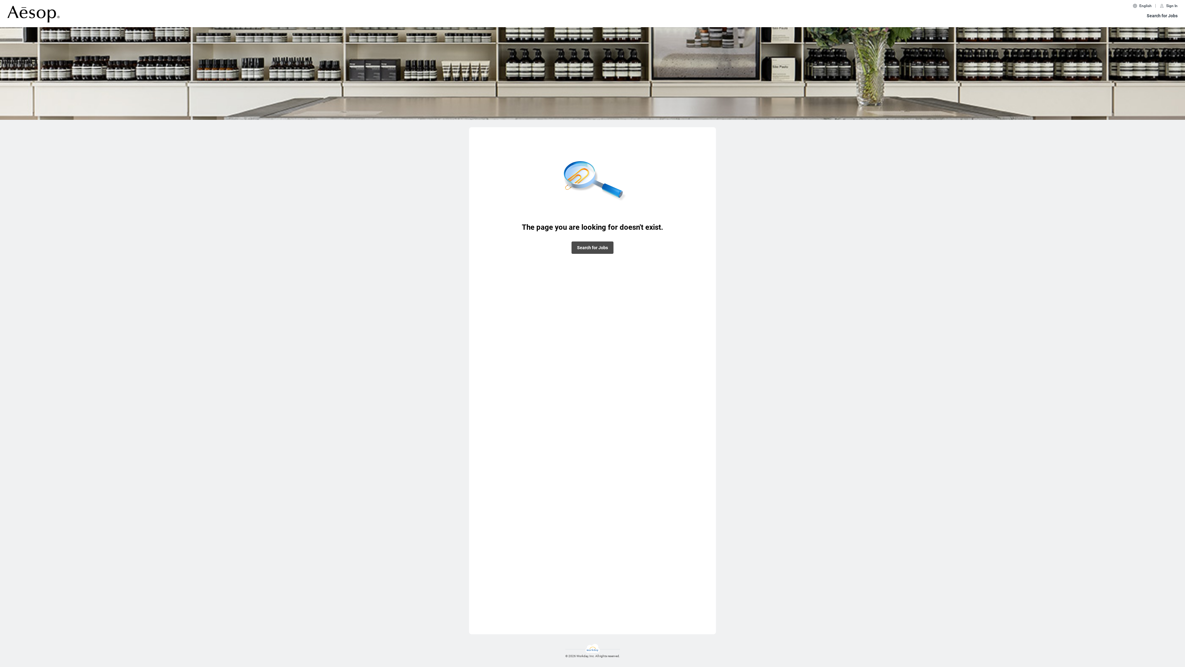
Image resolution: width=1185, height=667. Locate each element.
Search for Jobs (1162, 15)
